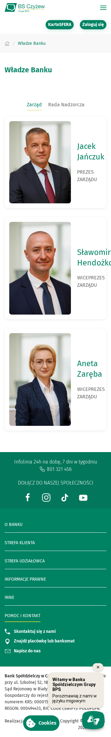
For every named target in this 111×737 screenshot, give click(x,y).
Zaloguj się (94, 24)
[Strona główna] (7, 43)
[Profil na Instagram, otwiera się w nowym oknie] (46, 497)
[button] (41, 723)
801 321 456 (59, 469)
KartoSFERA (61, 24)
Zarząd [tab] (34, 105)
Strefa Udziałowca (25, 561)
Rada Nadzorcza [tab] (66, 105)
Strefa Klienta (20, 542)
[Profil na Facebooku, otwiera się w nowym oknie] (27, 497)
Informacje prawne (25, 579)
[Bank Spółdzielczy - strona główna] (25, 7)
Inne (9, 597)
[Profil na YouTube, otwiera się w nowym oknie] (83, 497)
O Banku (14, 524)
